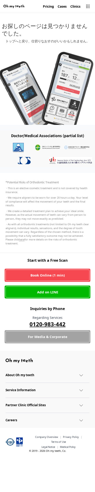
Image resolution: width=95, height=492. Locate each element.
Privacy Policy (71, 437)
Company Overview (46, 437)
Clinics (75, 6)
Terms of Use (58, 441)
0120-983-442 (47, 324)
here (21, 239)
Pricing (48, 6)
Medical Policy (68, 447)
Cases (62, 6)
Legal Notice (48, 447)
